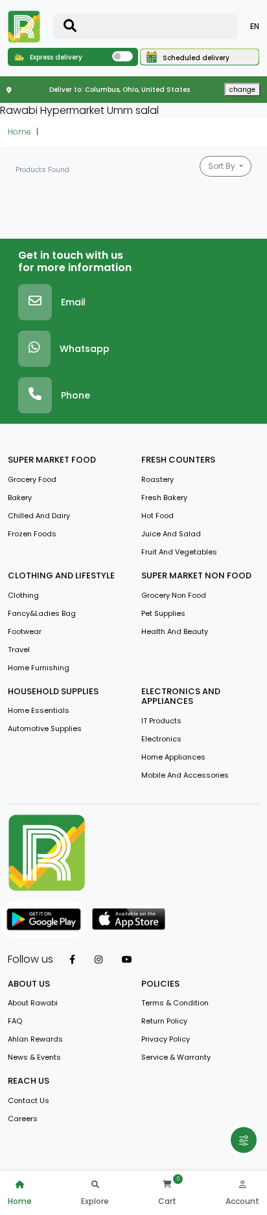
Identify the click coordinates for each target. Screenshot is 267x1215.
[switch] (122, 56)
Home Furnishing (38, 667)
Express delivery (55, 57)
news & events (34, 1057)
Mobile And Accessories (185, 775)
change (242, 89)
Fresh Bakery (164, 497)
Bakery (20, 497)
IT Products (161, 721)
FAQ (15, 1021)
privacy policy (165, 1039)
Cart (167, 1201)
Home (19, 131)
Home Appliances (173, 757)
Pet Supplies (163, 613)
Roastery (157, 479)
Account (242, 1201)
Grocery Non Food (173, 595)
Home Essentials (38, 710)
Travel (19, 649)
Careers (23, 1118)
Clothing (23, 595)
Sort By (222, 165)
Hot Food (157, 515)
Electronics (161, 739)
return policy (164, 1021)
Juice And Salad (171, 534)
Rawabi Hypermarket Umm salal (79, 110)
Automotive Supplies (45, 728)
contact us (28, 1100)
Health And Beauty (174, 631)
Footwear (24, 631)
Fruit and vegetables (179, 552)
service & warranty (176, 1057)
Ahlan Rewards (35, 1039)
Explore (95, 1201)
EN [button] (254, 26)
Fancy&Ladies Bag (42, 613)
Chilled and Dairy (39, 515)
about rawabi (33, 1003)
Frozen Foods (32, 534)
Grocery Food (32, 479)
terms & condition (175, 1003)
